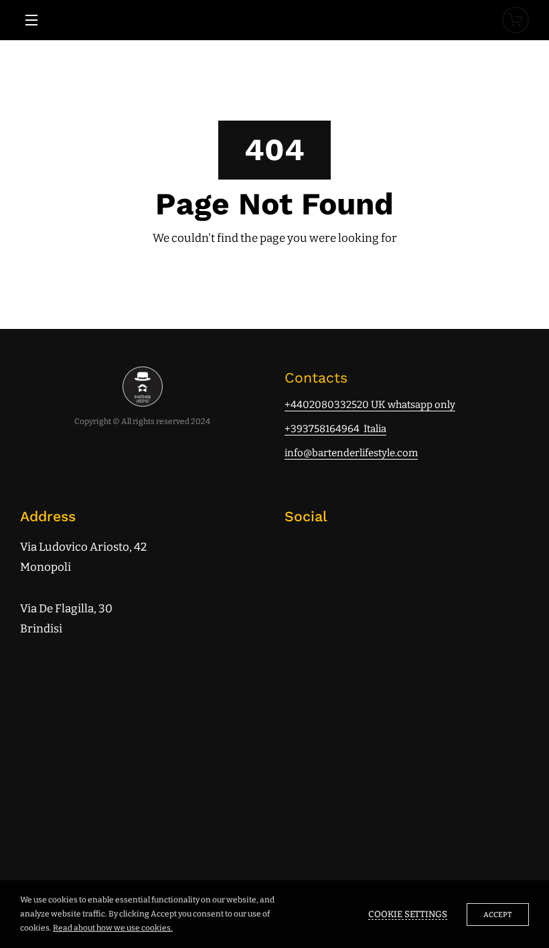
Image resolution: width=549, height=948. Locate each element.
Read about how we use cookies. (113, 928)
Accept (497, 914)
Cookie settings (407, 914)
